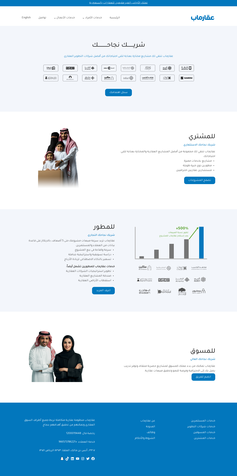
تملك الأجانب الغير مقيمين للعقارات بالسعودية (118, 3)
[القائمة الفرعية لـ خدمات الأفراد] (83, 18)
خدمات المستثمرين (203, 421)
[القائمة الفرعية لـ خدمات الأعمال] (55, 18)
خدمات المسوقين (204, 432)
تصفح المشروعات (199, 180)
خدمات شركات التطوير (201, 426)
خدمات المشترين (204, 438)
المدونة (150, 426)
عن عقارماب (147, 421)
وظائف (151, 432)
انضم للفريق (203, 377)
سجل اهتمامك (118, 92)
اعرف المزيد (103, 290)
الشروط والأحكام (145, 438)
